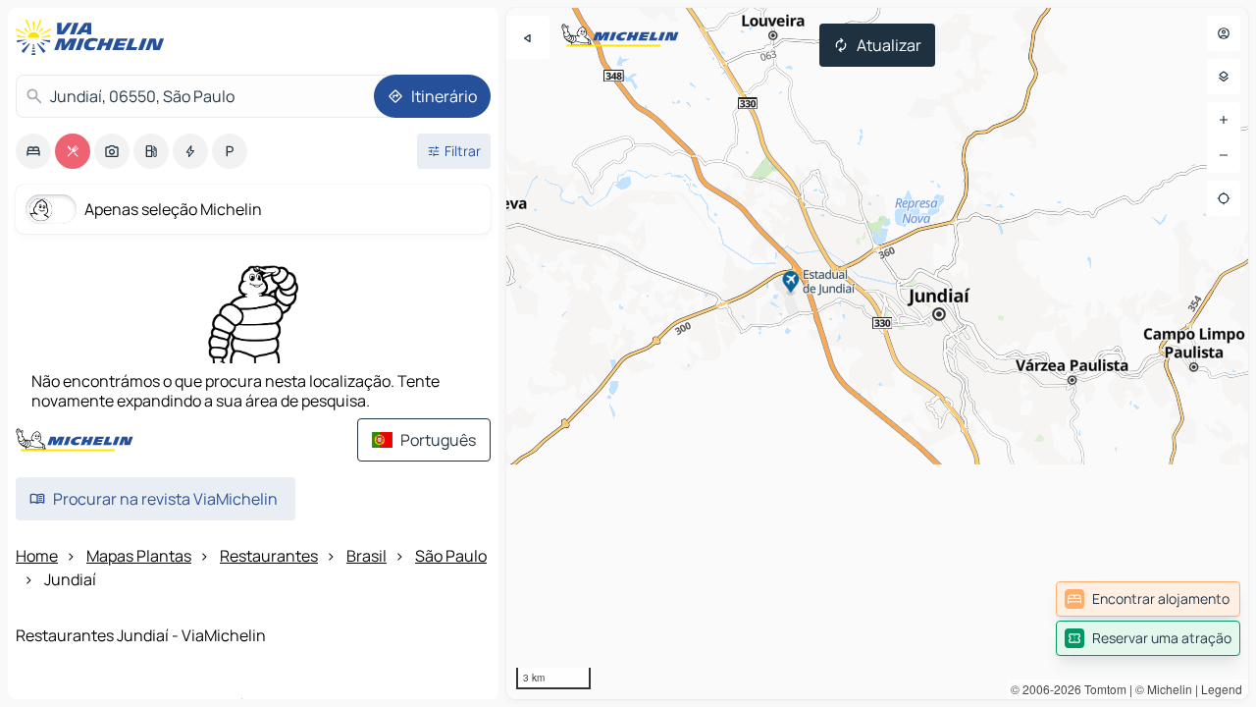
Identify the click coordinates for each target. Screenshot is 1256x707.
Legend (1221, 688)
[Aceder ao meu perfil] (1223, 33)
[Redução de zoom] (1223, 155)
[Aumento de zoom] (1223, 119)
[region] (877, 353)
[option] (33, 151)
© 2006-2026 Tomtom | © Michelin (1101, 688)
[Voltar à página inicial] (94, 37)
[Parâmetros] (1223, 76)
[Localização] (1223, 198)
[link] (1148, 599)
